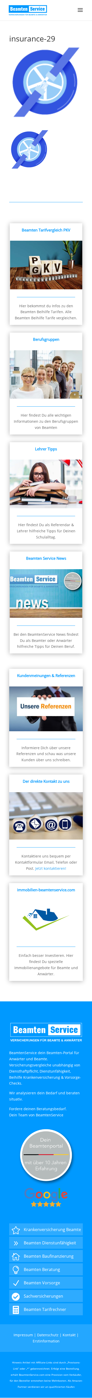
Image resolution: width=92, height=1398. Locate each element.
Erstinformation (46, 1341)
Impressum (23, 1334)
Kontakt (69, 1334)
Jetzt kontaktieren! (50, 868)
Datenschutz (48, 1334)
